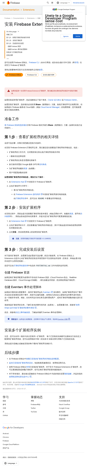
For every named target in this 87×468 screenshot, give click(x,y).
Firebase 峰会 (35, 404)
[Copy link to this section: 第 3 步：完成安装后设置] (47, 249)
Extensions (29, 9)
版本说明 (62, 412)
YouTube (34, 412)
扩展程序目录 (20, 198)
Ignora (65, 36)
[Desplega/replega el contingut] (18, 31)
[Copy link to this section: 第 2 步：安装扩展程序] (43, 207)
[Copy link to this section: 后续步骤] (21, 353)
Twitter (33, 408)
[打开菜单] (3, 2)
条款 (4, 457)
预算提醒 (67, 374)
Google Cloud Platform (11, 444)
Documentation (11, 9)
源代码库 (28, 194)
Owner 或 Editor (54, 100)
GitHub (5, 415)
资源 (25, 168)
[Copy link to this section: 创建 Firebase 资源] (31, 272)
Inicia (78, 36)
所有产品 (6, 448)
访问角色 (42, 164)
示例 (4, 408)
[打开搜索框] (48, 2)
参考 (4, 404)
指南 (4, 401)
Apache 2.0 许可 (73, 382)
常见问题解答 (63, 415)
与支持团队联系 (64, 401)
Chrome (6, 437)
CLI (34, 62)
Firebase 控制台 (15, 75)
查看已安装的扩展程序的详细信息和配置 (42, 359)
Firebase (7, 18)
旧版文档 (62, 419)
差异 (41, 70)
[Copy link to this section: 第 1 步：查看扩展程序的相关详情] (61, 137)
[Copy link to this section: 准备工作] (21, 119)
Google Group (64, 408)
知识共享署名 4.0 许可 (38, 382)
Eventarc (46, 292)
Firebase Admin (70, 100)
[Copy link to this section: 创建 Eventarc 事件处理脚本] (44, 287)
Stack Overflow (64, 404)
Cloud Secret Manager (50, 107)
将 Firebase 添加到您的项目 (16, 125)
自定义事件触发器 (22, 312)
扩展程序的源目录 (21, 266)
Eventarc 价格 (63, 319)
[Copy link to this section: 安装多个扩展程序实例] (43, 330)
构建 (38, 18)
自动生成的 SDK (48, 75)
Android (6, 433)
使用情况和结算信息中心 (19, 377)
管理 (76, 62)
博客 (32, 401)
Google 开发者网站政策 (27, 385)
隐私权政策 (12, 457)
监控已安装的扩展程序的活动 (21, 363)
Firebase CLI (32, 75)
